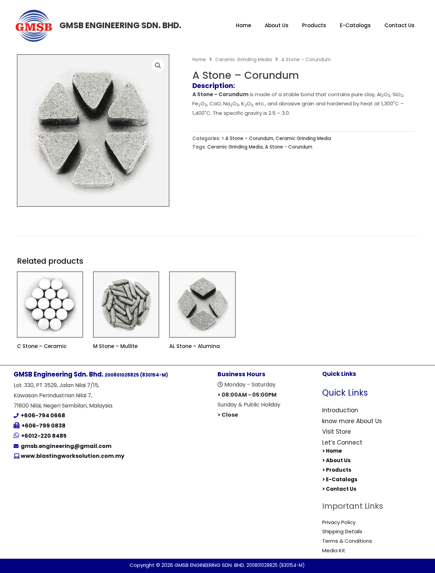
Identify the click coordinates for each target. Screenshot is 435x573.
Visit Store (336, 432)
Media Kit (333, 550)
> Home (332, 450)
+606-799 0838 (43, 426)
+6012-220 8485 (44, 436)
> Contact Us (339, 488)
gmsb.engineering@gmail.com (66, 446)
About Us (277, 25)
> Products (336, 469)
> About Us (336, 460)
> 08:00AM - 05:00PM (247, 395)
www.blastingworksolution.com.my (72, 456)
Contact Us (399, 25)
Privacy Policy (338, 522)
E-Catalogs (355, 25)
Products (314, 25)
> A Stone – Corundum (247, 138)
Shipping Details (342, 531)
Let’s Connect (342, 442)
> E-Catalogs (340, 479)
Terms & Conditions (347, 540)
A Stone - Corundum (288, 147)
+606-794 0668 (43, 415)
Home (243, 25)
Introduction (340, 410)
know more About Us (352, 421)
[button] (158, 65)
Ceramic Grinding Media (243, 59)
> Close (228, 415)
